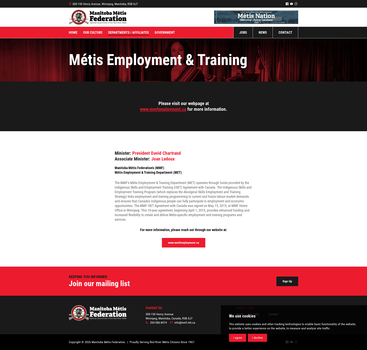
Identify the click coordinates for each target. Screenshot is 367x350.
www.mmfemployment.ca (163, 109)
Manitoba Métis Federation (98, 17)
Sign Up (287, 281)
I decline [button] (257, 337)
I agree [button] (237, 337)
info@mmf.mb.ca (184, 322)
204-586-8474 (158, 322)
